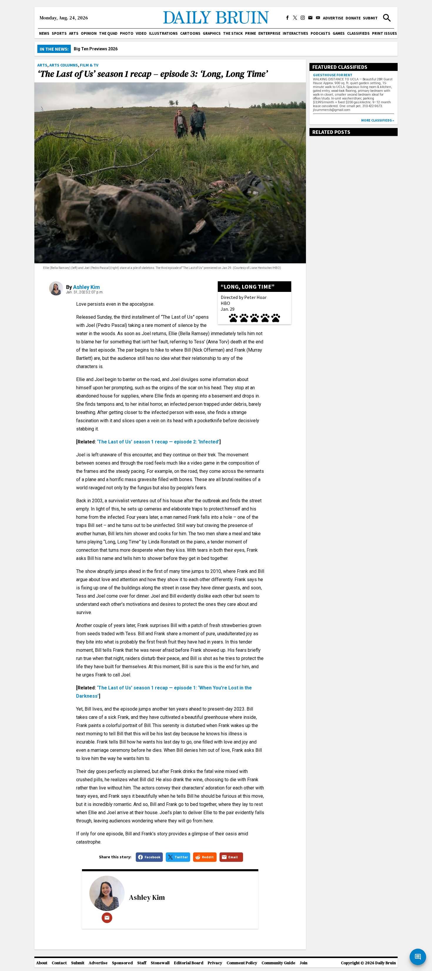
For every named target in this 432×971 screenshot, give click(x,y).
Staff (141, 963)
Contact (59, 963)
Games (339, 33)
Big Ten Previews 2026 (96, 48)
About (41, 963)
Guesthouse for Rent (332, 75)
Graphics (212, 33)
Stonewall (160, 963)
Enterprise (269, 33)
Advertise (333, 18)
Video (141, 33)
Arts (73, 33)
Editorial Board (188, 963)
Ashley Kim (86, 287)
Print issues (384, 33)
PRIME (250, 33)
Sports (59, 33)
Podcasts (320, 33)
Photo (126, 33)
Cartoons (190, 33)
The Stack (233, 33)
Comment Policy (242, 963)
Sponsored (122, 963)
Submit (370, 18)
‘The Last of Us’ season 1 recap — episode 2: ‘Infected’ (158, 442)
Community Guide (278, 963)
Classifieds (358, 33)
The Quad (108, 33)
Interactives (295, 33)
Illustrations (163, 33)
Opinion (89, 33)
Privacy (215, 963)
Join (303, 963)
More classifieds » (377, 120)
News (44, 33)
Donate (353, 18)
